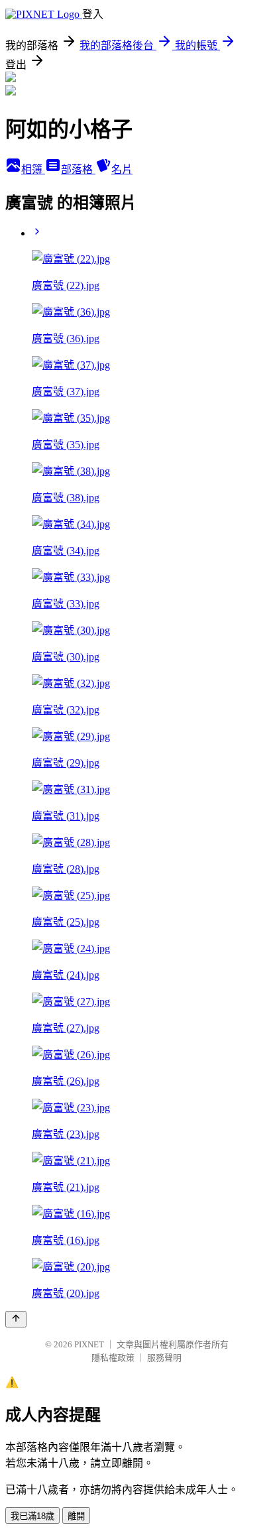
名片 (122, 169)
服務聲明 (164, 1358)
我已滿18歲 (32, 1516)
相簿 (33, 169)
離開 (76, 1516)
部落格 (78, 169)
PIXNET (89, 1344)
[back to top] (16, 1319)
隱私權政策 (113, 1358)
